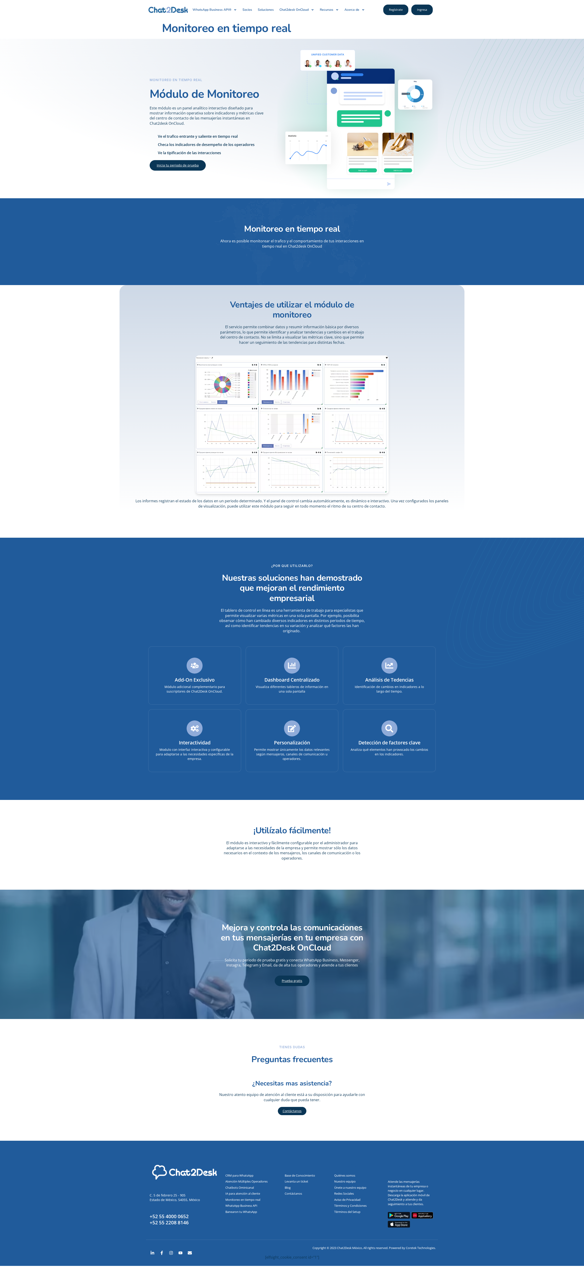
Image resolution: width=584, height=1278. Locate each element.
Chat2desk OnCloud (294, 10)
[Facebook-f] (162, 1253)
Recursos (326, 10)
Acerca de (351, 10)
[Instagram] (171, 1253)
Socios (247, 10)
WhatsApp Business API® (212, 10)
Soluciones (266, 10)
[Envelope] (190, 1253)
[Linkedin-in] (152, 1253)
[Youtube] (180, 1253)
